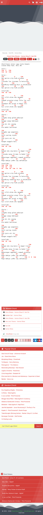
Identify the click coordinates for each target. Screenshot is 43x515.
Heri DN (7, 326)
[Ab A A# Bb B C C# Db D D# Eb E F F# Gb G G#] (29, 59)
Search (38, 426)
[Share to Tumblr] (37, 340)
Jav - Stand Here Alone (9, 356)
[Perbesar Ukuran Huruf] (6, 340)
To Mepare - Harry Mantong (10, 362)
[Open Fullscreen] (2, 340)
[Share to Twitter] (36, 340)
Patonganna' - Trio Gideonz (10, 365)
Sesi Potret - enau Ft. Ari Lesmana (13, 478)
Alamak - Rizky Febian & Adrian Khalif (13, 489)
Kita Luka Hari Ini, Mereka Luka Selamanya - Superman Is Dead (21, 376)
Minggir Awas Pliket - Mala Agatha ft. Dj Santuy (16, 398)
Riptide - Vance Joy (7, 379)
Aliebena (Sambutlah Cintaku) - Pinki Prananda (16, 401)
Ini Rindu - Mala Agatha (9, 393)
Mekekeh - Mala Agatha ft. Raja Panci (13, 404)
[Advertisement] (21, 28)
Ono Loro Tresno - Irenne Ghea (15, 321)
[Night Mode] (40, 2)
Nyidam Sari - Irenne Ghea (13, 315)
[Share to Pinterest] (39, 340)
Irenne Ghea (9, 329)
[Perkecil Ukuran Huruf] (9, 340)
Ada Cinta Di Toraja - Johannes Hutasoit (14, 353)
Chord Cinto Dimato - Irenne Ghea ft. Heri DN (21, 56)
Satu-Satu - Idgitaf (8, 482)
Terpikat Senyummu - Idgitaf (11, 485)
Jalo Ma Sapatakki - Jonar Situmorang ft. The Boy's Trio (18, 407)
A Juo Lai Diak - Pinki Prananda (11, 396)
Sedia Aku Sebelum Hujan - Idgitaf (12, 493)
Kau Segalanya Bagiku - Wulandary (12, 390)
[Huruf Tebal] (12, 340)
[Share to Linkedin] (41, 340)
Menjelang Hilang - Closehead (11, 359)
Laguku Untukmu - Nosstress (11, 370)
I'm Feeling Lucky (7, 419)
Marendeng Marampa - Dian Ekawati (13, 367)
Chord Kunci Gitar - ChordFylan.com (23, 511)
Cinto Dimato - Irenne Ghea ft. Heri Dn (17, 312)
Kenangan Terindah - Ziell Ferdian (12, 416)
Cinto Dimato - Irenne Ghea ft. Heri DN (17, 318)
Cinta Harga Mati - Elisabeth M (11, 373)
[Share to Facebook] (34, 340)
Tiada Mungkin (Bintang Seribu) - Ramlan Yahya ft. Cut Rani (20, 413)
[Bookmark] (39, 59)
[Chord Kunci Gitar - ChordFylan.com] (10, 2)
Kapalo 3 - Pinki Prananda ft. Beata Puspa (14, 410)
